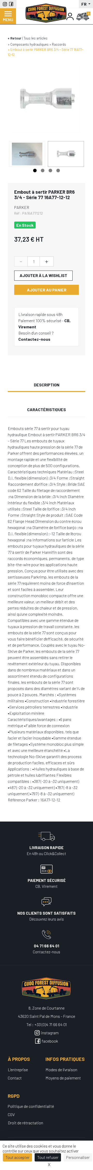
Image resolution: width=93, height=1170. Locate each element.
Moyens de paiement (63, 1077)
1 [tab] (34, 170)
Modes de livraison (61, 1069)
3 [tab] (50, 170)
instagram (50, 1032)
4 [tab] (58, 170)
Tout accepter (17, 1157)
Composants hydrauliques (29, 44)
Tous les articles (36, 38)
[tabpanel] (66, 154)
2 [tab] (42, 170)
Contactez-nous (34, 339)
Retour (15, 38)
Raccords (59, 44)
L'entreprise (18, 1069)
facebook (50, 1040)
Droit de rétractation (25, 1122)
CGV (11, 1114)
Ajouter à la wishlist (43, 275)
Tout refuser (47, 1157)
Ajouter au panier (46, 289)
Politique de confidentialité (31, 1106)
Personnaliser (78, 1157)
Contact (15, 1077)
